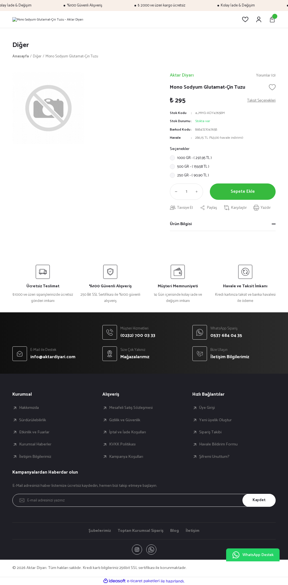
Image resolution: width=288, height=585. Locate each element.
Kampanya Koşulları (126, 457)
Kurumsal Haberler (35, 444)
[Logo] (47, 19)
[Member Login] (258, 19)
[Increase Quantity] (198, 191)
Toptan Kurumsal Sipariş (140, 531)
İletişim (192, 531)
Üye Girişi (207, 408)
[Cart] (272, 19)
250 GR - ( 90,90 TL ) (193, 175)
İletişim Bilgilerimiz (35, 457)
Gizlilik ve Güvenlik (124, 420)
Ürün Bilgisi (181, 224)
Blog (174, 531)
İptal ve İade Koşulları (127, 432)
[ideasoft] (114, 581)
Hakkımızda (29, 408)
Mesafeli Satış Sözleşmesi (131, 408)
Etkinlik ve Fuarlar (34, 432)
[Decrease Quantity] (175, 191)
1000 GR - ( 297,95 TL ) (194, 158)
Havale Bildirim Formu (218, 444)
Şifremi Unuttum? (214, 457)
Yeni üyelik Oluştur (215, 420)
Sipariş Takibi (210, 432)
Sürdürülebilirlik (32, 420)
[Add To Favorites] (272, 87)
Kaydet (259, 500)
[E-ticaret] (143, 581)
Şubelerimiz (100, 531)
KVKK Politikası (122, 444)
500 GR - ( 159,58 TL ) (193, 166)
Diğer (20, 45)
